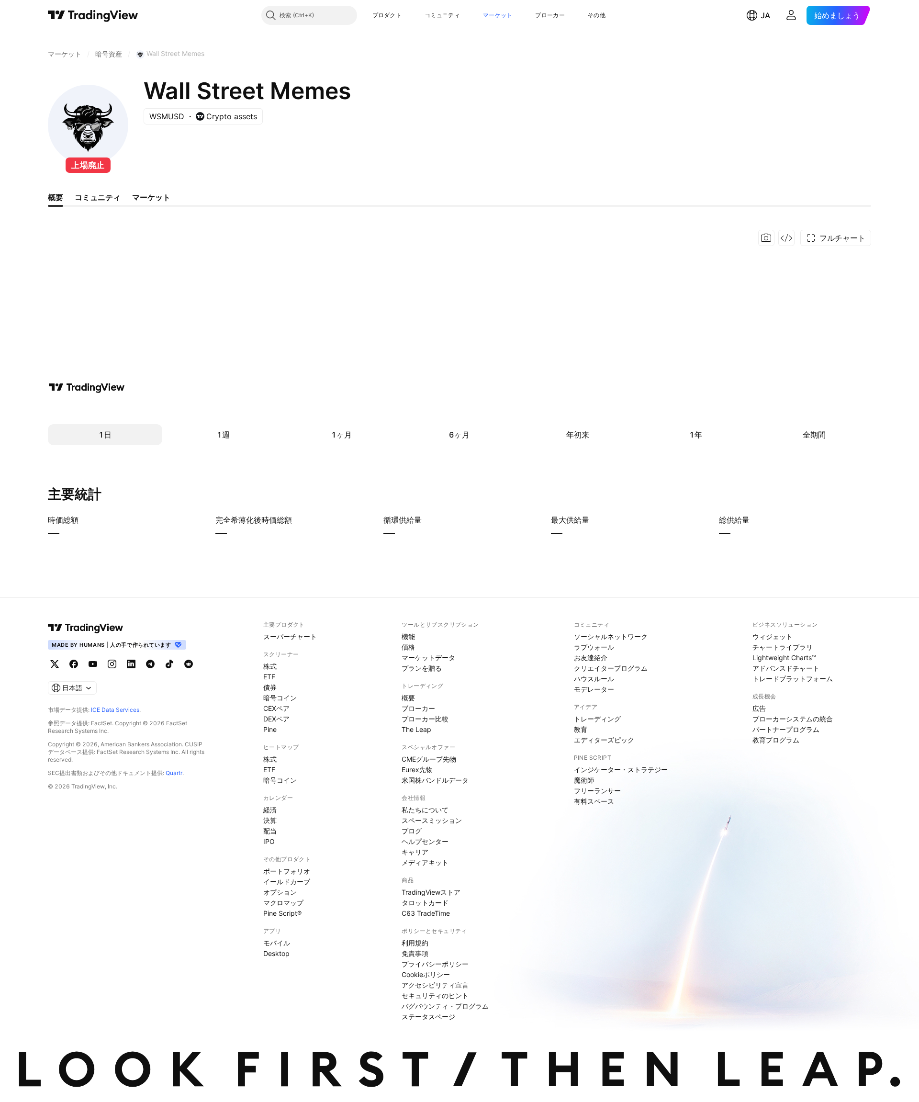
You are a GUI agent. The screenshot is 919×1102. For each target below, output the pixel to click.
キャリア (415, 852)
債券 (270, 687)
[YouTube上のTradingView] (93, 664)
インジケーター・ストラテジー (621, 769)
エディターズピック (604, 740)
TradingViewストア (431, 892)
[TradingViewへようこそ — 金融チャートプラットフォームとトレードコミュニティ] (86, 387)
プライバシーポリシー (435, 964)
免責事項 (415, 953)
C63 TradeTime (426, 913)
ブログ (412, 831)
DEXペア (276, 719)
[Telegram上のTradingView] (150, 664)
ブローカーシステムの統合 (792, 719)
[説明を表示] (84, 520)
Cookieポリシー (426, 974)
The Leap (416, 729)
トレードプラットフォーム (792, 679)
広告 (759, 708)
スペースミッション (432, 820)
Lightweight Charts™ (784, 657)
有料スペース (594, 801)
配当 (270, 831)
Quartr (174, 772)
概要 (408, 698)
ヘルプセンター (425, 841)
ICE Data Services (115, 709)
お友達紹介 (590, 657)
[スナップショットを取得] (766, 238)
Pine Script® (282, 913)
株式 (270, 666)
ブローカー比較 (425, 719)
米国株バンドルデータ (435, 780)
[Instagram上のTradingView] (112, 664)
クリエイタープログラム (611, 668)
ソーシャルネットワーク (611, 636)
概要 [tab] (55, 197)
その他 (596, 15)
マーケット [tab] (151, 197)
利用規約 (415, 943)
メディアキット (425, 862)
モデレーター (594, 689)
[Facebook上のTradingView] (73, 664)
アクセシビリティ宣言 (435, 985)
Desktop (276, 953)
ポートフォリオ (286, 871)
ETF (269, 677)
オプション (280, 892)
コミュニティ (442, 15)
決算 (270, 820)
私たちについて (425, 810)
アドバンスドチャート (785, 668)
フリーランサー (597, 791)
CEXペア (276, 708)
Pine (270, 729)
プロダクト (387, 15)
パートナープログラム (785, 729)
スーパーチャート (290, 636)
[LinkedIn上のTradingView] (131, 664)
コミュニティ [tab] (98, 197)
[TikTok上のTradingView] (169, 664)
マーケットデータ (428, 657)
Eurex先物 (417, 769)
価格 (408, 647)
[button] (408, 15)
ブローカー (550, 15)
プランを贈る (422, 668)
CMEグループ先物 (429, 759)
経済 (270, 810)
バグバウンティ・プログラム (445, 1006)
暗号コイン (280, 698)
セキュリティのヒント (435, 995)
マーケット (498, 15)
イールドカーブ (286, 881)
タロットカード (425, 903)
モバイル (276, 943)
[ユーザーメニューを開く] (791, 15)
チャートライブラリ (782, 647)
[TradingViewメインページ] (85, 627)
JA (765, 15)
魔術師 (584, 780)
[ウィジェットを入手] (786, 238)
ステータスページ (428, 1016)
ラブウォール (594, 647)
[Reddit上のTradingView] (188, 664)
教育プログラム (775, 740)
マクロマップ (283, 903)
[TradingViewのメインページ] (93, 15)
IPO (269, 841)
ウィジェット (772, 636)
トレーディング (597, 719)
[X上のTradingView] (54, 664)
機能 (408, 636)
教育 (580, 729)
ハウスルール (594, 679)
